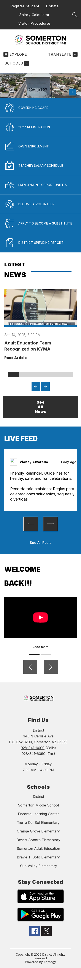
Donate (52, 6)
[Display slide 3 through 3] (35, 374)
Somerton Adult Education (38, 848)
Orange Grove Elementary (38, 831)
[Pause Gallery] (72, 92)
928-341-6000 (32, 748)
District (38, 796)
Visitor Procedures (34, 23)
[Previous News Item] (36, 386)
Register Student (24, 6)
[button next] (50, 524)
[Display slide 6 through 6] (67, 374)
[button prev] (30, 524)
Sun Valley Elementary (38, 866)
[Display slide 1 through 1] (13, 374)
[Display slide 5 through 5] (56, 374)
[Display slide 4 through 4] (46, 374)
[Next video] (51, 667)
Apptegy (50, 962)
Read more (40, 647)
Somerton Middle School (38, 805)
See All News (40, 407)
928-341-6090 (33, 753)
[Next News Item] (45, 386)
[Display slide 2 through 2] (24, 374)
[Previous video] (30, 667)
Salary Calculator (34, 15)
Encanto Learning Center (38, 814)
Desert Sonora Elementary (38, 840)
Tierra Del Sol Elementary (38, 822)
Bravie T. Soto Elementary (38, 857)
